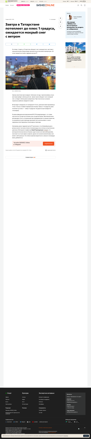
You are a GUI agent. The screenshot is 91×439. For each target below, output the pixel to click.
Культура (25, 393)
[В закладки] (60, 22)
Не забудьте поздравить (44, 399)
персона (68, 13)
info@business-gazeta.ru (72, 402)
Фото (23, 401)
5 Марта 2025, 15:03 (10, 19)
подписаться (48, 143)
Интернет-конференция (44, 397)
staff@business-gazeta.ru (72, 412)
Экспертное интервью (46, 393)
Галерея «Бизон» (42, 410)
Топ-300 (40, 412)
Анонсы (24, 397)
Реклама (24, 408)
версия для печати (51, 150)
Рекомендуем (70, 54)
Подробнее (65, 435)
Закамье (12, 5)
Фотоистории (25, 404)
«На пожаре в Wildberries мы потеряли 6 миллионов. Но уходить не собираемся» (75, 25)
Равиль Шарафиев (77, 16)
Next (84, 36)
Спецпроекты (42, 408)
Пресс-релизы (9, 404)
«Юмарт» (75, 18)
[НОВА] (23, 5)
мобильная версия (43, 421)
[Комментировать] (60, 18)
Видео (23, 399)
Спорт (9, 393)
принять (86, 435)
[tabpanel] (75, 25)
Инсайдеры (41, 404)
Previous (67, 36)
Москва (72, 1)
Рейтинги (41, 401)
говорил (46, 130)
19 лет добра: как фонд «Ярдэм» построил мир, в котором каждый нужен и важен (74, 59)
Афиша (7, 397)
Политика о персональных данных (45, 427)
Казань (64, 1)
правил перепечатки (52, 432)
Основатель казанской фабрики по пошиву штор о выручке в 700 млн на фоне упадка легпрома (75, 33)
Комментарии (31, 157)
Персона (7, 399)
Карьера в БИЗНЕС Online (11, 410)
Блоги (7, 401)
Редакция (8, 408)
